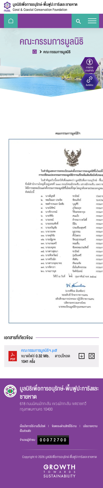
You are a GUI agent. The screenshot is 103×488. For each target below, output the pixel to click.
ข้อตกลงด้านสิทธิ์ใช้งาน (64, 426)
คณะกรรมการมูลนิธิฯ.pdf (39, 350)
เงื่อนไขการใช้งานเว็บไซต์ (33, 426)
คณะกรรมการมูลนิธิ (57, 52)
